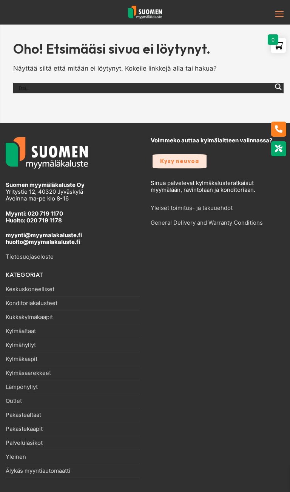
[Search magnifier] (278, 91)
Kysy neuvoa (179, 161)
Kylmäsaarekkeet (28, 373)
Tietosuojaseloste (30, 256)
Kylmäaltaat (21, 331)
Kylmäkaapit (21, 359)
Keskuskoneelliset (30, 289)
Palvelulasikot (24, 443)
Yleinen (16, 456)
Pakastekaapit (24, 429)
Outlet (14, 401)
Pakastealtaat (23, 415)
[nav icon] (267, 14)
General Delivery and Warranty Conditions (207, 222)
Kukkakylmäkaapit (29, 317)
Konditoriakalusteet (31, 303)
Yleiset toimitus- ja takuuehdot (192, 207)
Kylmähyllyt (21, 345)
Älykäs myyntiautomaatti (38, 470)
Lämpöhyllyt (22, 387)
